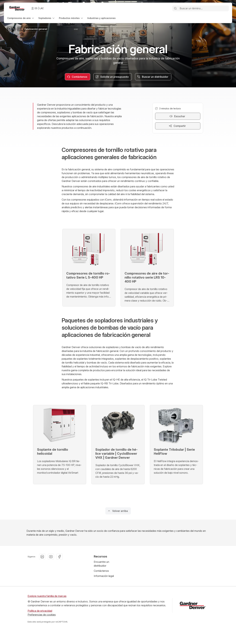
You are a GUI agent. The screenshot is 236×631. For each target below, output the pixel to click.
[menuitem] (21, 18)
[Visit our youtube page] (51, 557)
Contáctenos (101, 570)
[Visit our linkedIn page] (42, 557)
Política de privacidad (40, 610)
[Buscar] (175, 8)
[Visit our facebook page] (60, 557)
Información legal (104, 576)
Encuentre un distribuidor (101, 563)
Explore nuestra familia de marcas (47, 596)
